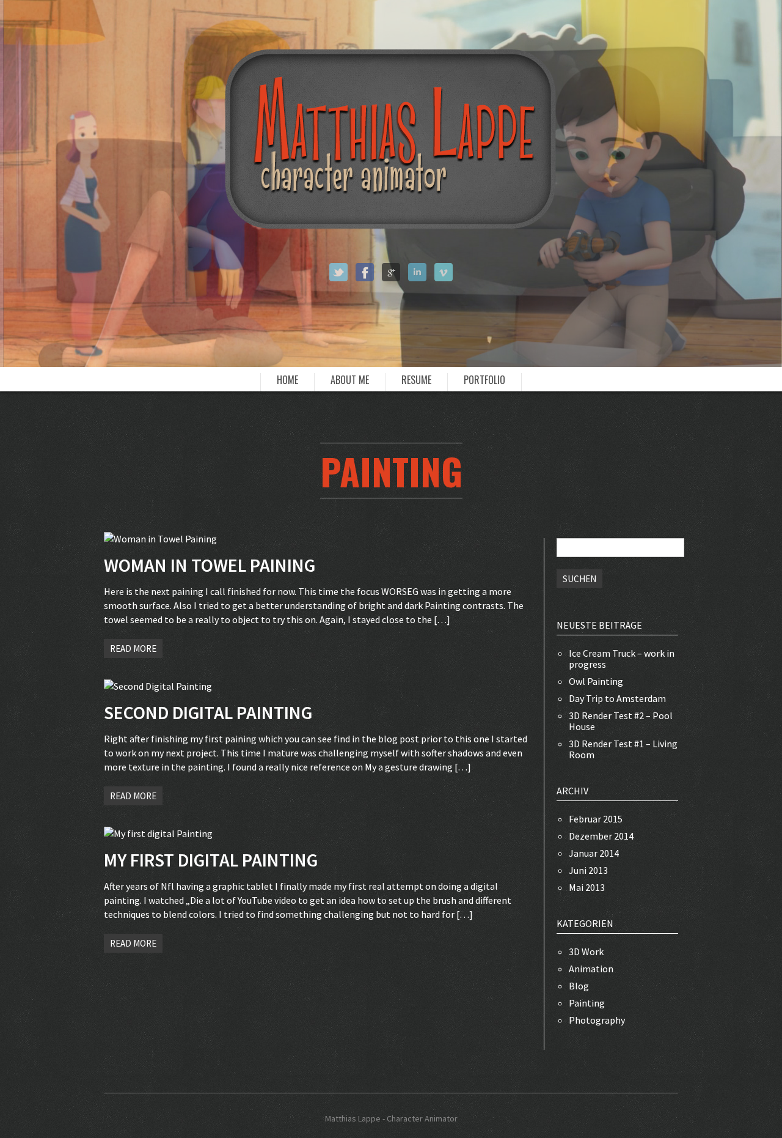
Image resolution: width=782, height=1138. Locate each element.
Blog (579, 986)
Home (287, 380)
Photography (597, 1020)
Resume (416, 380)
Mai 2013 (587, 887)
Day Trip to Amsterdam (617, 698)
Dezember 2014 (601, 836)
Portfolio (484, 380)
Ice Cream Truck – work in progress (621, 658)
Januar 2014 (594, 853)
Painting (587, 1003)
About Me (350, 380)
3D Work (586, 951)
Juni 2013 (588, 870)
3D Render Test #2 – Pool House (621, 721)
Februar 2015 (596, 819)
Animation (591, 968)
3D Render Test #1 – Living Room (623, 749)
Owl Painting (596, 681)
